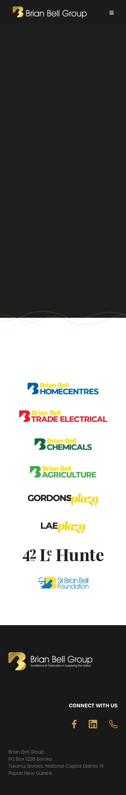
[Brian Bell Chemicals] (63, 445)
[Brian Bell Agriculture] (63, 473)
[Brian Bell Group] (50, 12)
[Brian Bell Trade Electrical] (63, 417)
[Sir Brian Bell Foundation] (63, 584)
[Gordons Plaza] (63, 501)
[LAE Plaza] (63, 528)
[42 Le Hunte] (63, 556)
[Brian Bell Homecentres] (63, 390)
